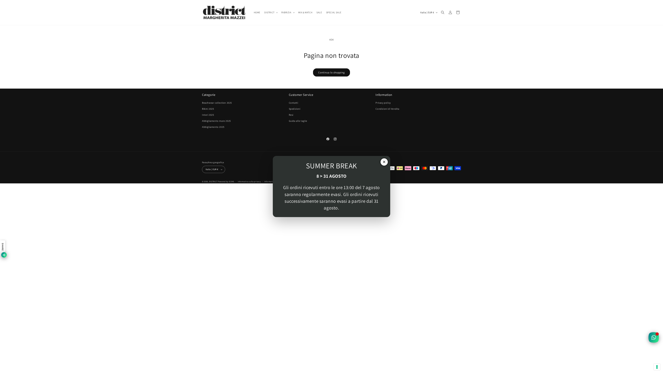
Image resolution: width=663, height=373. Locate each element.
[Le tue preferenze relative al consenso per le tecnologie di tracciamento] (657, 367)
